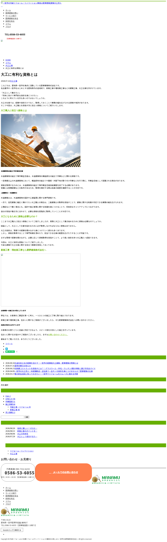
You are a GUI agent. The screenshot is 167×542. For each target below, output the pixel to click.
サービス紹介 (10, 15)
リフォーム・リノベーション (22, 451)
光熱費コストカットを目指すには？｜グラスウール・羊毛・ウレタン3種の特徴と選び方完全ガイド (55, 368)
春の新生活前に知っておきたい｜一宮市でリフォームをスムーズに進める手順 (46, 373)
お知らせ (10, 398)
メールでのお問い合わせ (65, 472)
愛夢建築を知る (11, 18)
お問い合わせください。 (58, 334)
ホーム (8, 10)
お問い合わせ (9, 41)
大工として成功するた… (27, 436)
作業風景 (10, 401)
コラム (8, 23)
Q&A (8, 396)
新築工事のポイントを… (27, 431)
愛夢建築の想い (11, 13)
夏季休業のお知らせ (23, 365)
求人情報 (10, 412)
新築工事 (15, 409)
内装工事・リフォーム (20, 407)
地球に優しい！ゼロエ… (27, 428)
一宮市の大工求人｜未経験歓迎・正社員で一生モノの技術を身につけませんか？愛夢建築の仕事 (54, 371)
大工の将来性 (22, 433)
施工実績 (10, 404)
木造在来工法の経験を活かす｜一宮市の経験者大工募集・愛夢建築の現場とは (46, 363)
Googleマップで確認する (12, 530)
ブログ (8, 26)
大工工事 (9, 65)
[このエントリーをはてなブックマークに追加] (6, 349)
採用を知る (10, 21)
